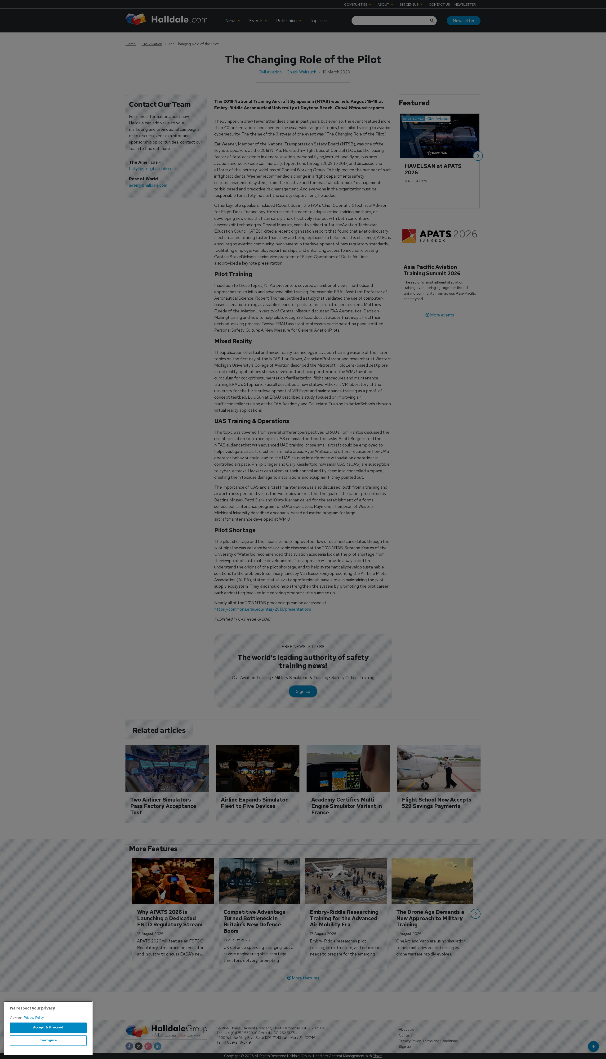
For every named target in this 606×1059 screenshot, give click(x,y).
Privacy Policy (34, 1018)
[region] (48, 1028)
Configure (48, 1040)
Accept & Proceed (48, 1028)
